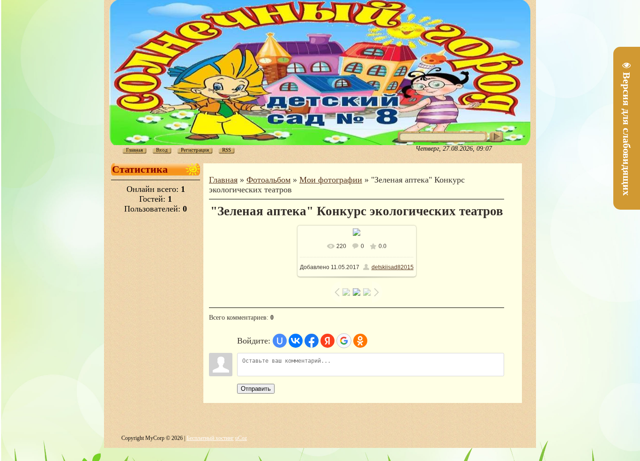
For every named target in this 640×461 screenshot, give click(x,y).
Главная (223, 179)
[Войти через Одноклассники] (360, 341)
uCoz (241, 438)
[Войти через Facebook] (312, 341)
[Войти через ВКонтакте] (296, 341)
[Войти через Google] (343, 340)
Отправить (256, 388)
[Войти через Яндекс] (327, 341)
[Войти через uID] (280, 341)
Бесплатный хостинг (210, 438)
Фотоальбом (268, 179)
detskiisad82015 (393, 267)
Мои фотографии (330, 179)
